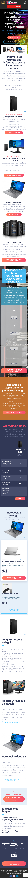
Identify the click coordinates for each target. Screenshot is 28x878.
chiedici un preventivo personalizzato (12, 780)
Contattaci (14, 37)
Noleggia (21, 498)
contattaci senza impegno (14, 412)
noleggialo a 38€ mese (14, 175)
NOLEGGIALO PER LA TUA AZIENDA (14, 578)
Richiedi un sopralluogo (14, 42)
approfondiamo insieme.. (12, 722)
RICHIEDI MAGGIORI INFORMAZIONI (14, 610)
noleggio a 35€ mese (14, 132)
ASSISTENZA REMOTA (14, 6)
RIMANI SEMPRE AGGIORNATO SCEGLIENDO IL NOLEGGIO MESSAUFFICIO (14, 370)
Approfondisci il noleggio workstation (14, 260)
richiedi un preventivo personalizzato (14, 863)
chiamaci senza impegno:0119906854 (14, 799)
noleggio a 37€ (13, 214)
